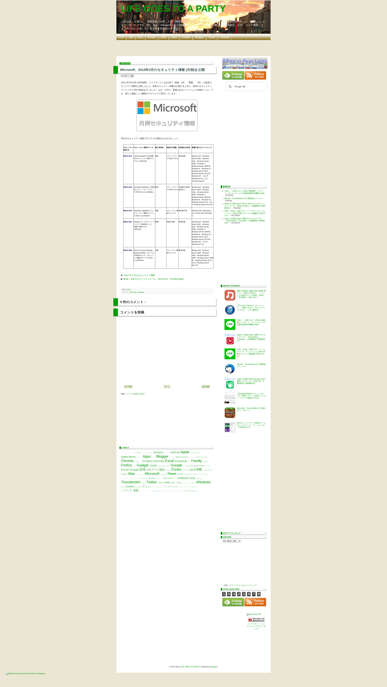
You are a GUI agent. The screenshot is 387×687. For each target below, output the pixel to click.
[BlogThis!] (125, 75)
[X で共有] (128, 75)
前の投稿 (205, 387)
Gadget (186, 37)
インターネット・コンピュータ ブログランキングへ (256, 626)
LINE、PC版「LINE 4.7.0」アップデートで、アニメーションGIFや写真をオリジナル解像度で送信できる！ (244, 213)
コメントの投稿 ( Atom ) (135, 394)
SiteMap (224, 37)
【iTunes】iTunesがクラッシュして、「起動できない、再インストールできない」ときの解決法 (251, 307)
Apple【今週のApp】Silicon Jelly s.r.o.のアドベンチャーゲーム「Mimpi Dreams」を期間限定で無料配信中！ (244, 206)
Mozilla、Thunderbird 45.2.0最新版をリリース (243, 198)
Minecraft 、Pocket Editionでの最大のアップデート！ (251, 409)
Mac (140, 37)
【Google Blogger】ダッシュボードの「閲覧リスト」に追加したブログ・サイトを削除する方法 (251, 396)
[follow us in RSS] (255, 79)
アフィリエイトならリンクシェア (243, 585)
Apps (174, 37)
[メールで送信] (122, 75)
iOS (131, 37)
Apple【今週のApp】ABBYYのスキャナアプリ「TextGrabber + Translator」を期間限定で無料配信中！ (244, 221)
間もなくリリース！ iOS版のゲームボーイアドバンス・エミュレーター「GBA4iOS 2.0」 (251, 425)
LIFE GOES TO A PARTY (173, 8)
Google (152, 37)
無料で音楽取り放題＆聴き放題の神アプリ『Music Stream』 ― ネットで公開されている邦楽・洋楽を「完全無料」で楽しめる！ (251, 294)
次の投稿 (128, 387)
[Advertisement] (194, 48)
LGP (259, 614)
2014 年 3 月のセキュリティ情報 (139, 275)
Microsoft (133, 292)
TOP (121, 37)
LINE (163, 37)
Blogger (199, 37)
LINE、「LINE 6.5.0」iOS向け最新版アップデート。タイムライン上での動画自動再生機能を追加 (244, 192)
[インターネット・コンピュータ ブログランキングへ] (256, 621)
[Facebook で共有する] (132, 75)
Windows (141, 292)
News (212, 37)
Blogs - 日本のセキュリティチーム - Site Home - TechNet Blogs (153, 279)
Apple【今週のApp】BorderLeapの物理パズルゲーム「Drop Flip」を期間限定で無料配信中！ (251, 381)
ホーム (167, 387)
